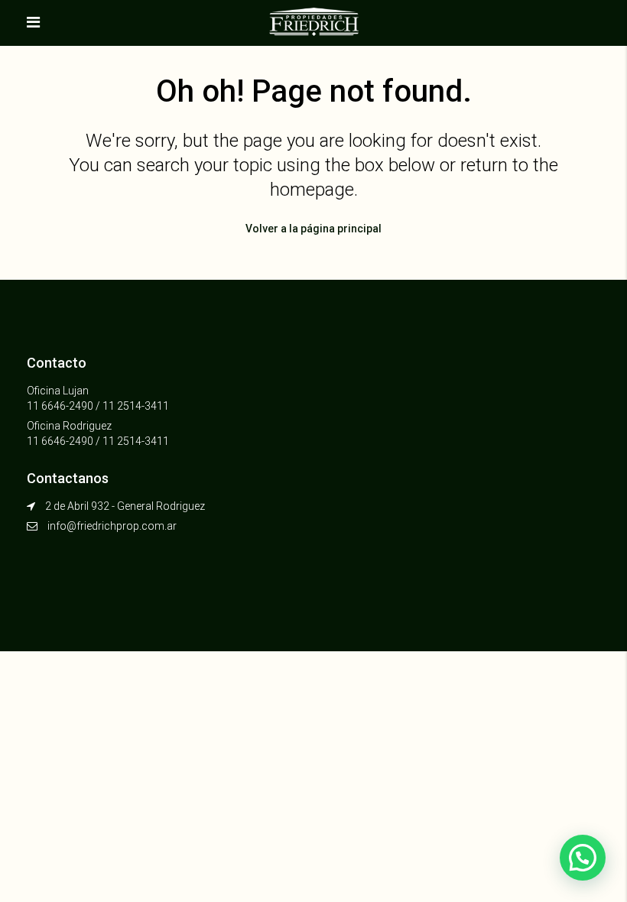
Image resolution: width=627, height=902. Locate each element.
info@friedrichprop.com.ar (112, 526)
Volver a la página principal (313, 228)
